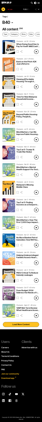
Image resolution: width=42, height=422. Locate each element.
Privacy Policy (7, 360)
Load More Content (21, 324)
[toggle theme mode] (35, 3)
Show (23, 34)
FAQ (3, 369)
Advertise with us (29, 347)
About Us (5, 352)
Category (14, 34)
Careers (5, 347)
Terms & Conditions (10, 356)
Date (31, 34)
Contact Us (6, 365)
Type (5, 34)
